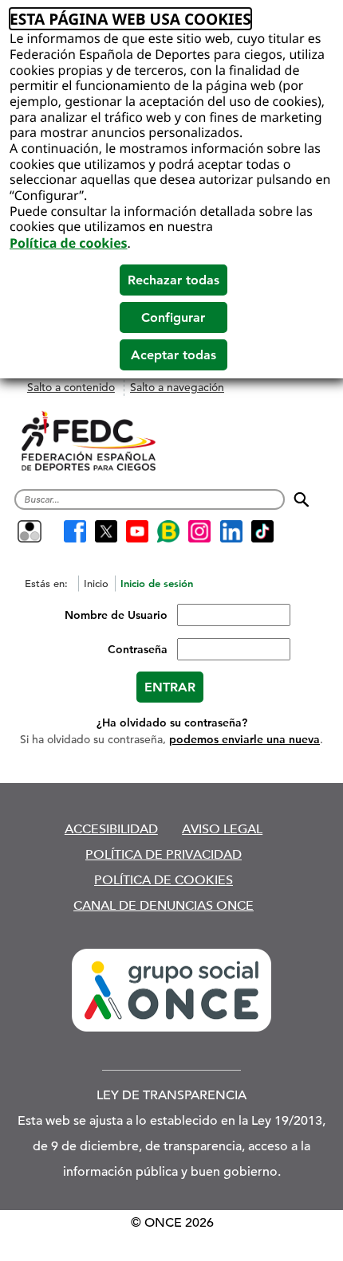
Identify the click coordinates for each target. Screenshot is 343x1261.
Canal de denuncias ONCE (163, 905)
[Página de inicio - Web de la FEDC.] (88, 441)
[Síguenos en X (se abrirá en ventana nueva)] (106, 532)
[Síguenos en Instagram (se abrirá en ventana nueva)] (200, 532)
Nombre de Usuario (116, 615)
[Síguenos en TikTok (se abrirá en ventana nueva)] (262, 532)
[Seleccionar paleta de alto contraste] (29, 531)
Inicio (96, 583)
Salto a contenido (71, 387)
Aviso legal (222, 828)
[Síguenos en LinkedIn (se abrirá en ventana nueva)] (231, 532)
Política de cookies (69, 243)
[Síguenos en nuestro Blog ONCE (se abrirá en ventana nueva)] (169, 532)
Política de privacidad (163, 854)
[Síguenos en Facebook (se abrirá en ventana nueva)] (75, 532)
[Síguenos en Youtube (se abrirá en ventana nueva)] (137, 532)
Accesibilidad (111, 828)
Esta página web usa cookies (130, 18)
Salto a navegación (177, 387)
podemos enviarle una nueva (244, 739)
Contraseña (138, 649)
